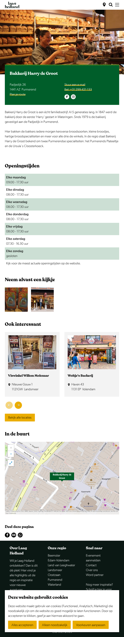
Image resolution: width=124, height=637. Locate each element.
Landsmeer (55, 570)
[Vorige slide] (9, 405)
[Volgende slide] (18, 405)
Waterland (54, 585)
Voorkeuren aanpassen (90, 625)
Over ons (92, 570)
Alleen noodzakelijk (54, 625)
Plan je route (18, 94)
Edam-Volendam (58, 560)
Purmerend (55, 580)
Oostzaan (54, 575)
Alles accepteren (22, 625)
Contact (91, 565)
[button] (62, 478)
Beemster (54, 555)
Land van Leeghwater (61, 565)
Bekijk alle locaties (19, 417)
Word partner (94, 575)
